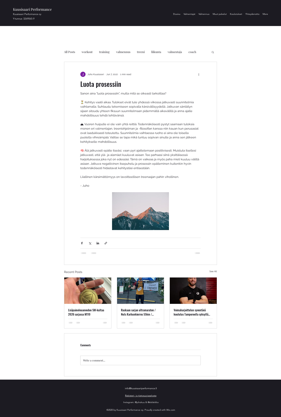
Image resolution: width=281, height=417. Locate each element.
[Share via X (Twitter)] (89, 243)
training (104, 52)
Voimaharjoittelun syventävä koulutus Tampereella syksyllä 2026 (191, 312)
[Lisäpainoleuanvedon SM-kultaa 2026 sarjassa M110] (87, 291)
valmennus (123, 52)
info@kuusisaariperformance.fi (141, 388)
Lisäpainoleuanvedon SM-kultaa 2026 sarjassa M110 (86, 312)
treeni (141, 52)
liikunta (156, 52)
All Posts (69, 52)
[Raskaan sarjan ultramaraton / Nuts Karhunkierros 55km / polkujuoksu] (140, 291)
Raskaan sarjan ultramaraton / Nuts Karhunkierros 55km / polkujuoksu (138, 312)
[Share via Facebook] (81, 243)
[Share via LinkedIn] (97, 243)
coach (192, 52)
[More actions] (199, 74)
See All (213, 271)
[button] (212, 52)
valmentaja (175, 52)
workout (87, 52)
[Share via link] (105, 243)
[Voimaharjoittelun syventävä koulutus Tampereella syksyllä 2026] (193, 291)
